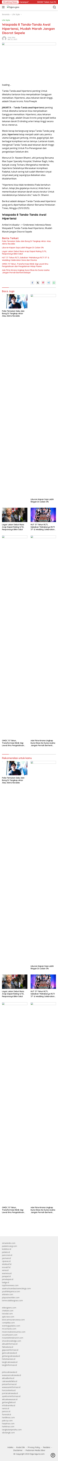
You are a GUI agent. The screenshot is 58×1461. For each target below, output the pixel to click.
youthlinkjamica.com (11, 1291)
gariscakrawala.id (9, 1353)
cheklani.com (7, 1310)
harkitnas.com (8, 1426)
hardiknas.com (8, 1417)
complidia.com (8, 1322)
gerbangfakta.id (9, 1402)
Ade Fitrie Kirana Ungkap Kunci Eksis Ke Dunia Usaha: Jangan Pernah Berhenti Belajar (26, 271)
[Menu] (4, 7)
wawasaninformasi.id (11, 1387)
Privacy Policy (34, 1447)
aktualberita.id (8, 1378)
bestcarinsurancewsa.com (13, 1319)
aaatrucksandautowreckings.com (16, 1288)
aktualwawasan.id (9, 1399)
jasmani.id (6, 1258)
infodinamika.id (8, 1405)
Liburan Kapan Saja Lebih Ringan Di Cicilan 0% (23, 247)
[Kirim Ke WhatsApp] (54, 283)
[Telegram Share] (49, 283)
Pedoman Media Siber (35, 1450)
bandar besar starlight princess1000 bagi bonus (22, 1228)
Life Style (6, 20)
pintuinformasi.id (9, 1384)
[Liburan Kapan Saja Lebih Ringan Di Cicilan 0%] (43, 395)
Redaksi (46, 1447)
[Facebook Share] (32, 283)
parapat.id (6, 1276)
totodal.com (7, 1313)
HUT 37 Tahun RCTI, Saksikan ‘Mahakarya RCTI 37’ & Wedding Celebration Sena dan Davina (25, 258)
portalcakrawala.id (10, 1393)
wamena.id (6, 1273)
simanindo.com (8, 1243)
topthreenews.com (10, 1285)
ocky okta (11, 37)
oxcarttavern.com (9, 1334)
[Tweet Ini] (38, 283)
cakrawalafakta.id (9, 1381)
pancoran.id (7, 1255)
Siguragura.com (37, 1454)
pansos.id (6, 1411)
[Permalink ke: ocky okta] (4, 38)
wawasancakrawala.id (11, 1375)
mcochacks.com (9, 1328)
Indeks (10, 1447)
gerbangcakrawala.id (11, 1356)
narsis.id (5, 1408)
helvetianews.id (8, 1359)
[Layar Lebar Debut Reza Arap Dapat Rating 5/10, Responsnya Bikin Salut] (14, 515)
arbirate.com (7, 1294)
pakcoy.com (7, 1420)
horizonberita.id (9, 1390)
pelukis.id (6, 1252)
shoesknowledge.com (11, 1341)
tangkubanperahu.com (12, 1429)
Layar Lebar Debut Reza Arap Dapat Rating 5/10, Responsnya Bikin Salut (24, 252)
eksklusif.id (6, 1264)
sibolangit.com (8, 1432)
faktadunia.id (7, 1347)
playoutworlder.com (10, 1297)
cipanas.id (6, 1261)
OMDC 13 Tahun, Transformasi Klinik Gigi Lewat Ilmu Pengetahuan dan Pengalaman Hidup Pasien (25, 265)
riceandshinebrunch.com (12, 1337)
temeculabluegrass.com (12, 1300)
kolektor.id (6, 1249)
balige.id (5, 1282)
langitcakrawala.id (9, 1362)
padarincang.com (9, 1246)
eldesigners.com (9, 1307)
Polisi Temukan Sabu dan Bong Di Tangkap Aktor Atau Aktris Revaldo (26, 242)
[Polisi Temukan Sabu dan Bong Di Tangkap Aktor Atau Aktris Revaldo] (14, 301)
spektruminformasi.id (11, 1396)
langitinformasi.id (9, 1365)
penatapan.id (7, 1279)
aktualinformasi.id (9, 1344)
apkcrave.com (8, 1316)
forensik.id (6, 1414)
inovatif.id (6, 1267)
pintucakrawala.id (9, 1372)
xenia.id (5, 1270)
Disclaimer (18, 1450)
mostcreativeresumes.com (13, 1332)
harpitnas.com (8, 1423)
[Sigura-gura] (12, 7)
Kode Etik (20, 1447)
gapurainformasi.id (10, 1350)
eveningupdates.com (11, 1325)
